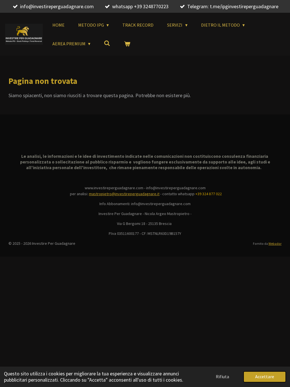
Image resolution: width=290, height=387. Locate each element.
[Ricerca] (107, 43)
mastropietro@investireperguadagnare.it (124, 193)
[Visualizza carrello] (127, 44)
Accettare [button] (264, 376)
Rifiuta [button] (222, 376)
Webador (275, 244)
